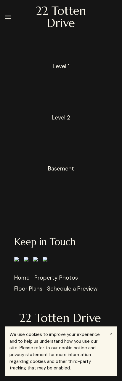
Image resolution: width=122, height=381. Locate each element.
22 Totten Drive (61, 17)
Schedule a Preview (72, 288)
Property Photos (56, 277)
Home (22, 277)
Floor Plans (28, 288)
